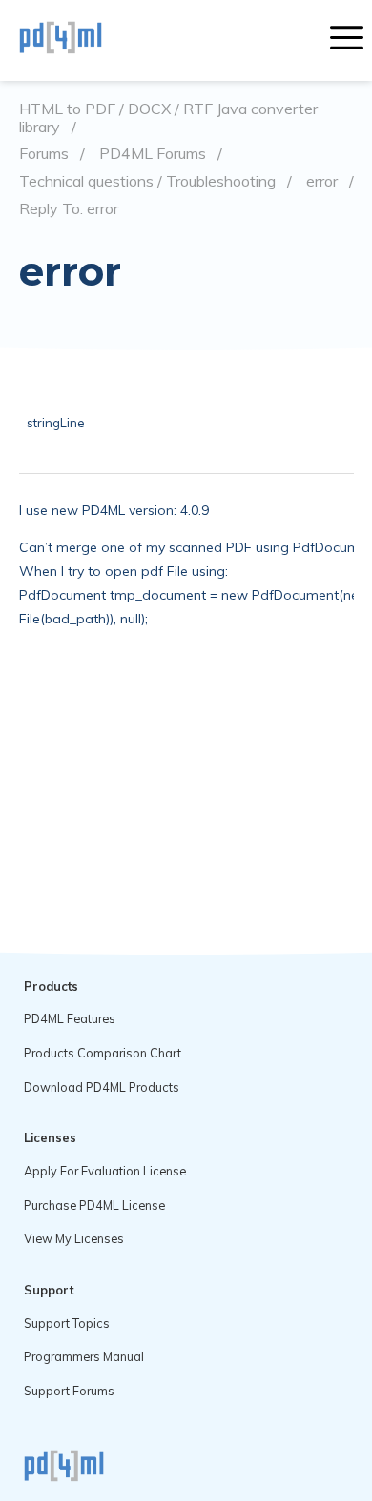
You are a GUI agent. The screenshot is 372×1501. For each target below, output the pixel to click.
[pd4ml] (81, 40)
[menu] (346, 40)
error (322, 181)
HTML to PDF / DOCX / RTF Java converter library (168, 117)
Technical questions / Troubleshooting (147, 181)
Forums (44, 154)
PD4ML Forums (152, 154)
